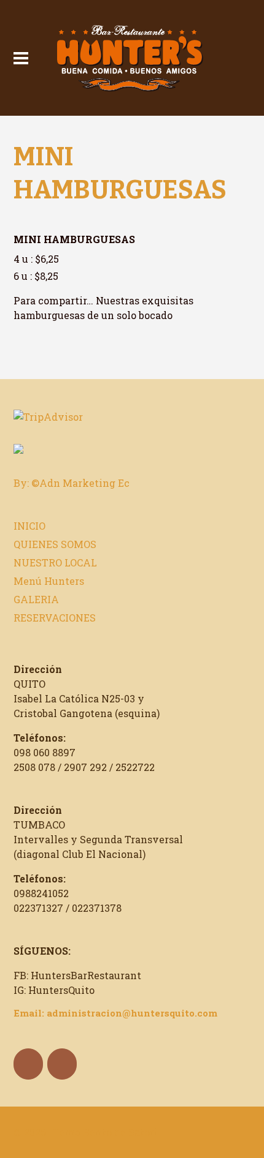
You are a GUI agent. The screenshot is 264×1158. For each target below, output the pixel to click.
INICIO (29, 525)
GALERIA (36, 599)
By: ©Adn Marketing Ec (72, 482)
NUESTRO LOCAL (55, 562)
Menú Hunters (49, 580)
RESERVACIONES (55, 617)
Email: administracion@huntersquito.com (115, 1013)
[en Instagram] (62, 1064)
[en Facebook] (28, 1064)
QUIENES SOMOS (55, 544)
